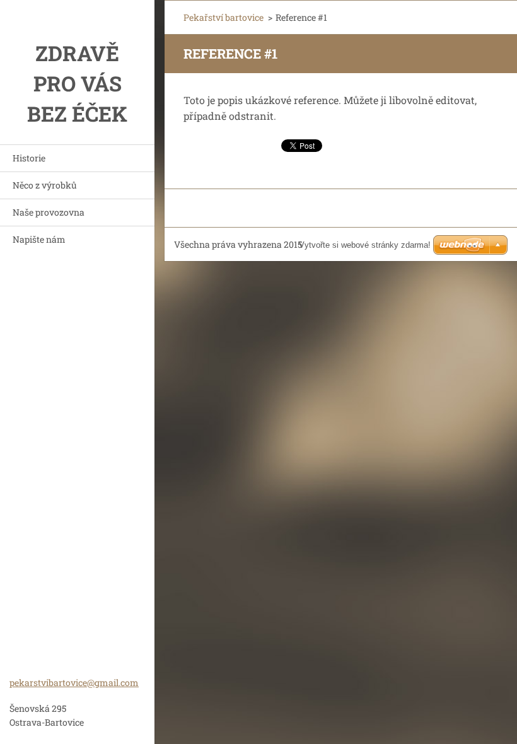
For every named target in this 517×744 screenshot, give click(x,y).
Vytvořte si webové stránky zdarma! (365, 245)
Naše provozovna (48, 212)
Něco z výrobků (45, 185)
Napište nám (39, 239)
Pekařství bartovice (223, 17)
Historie (29, 158)
